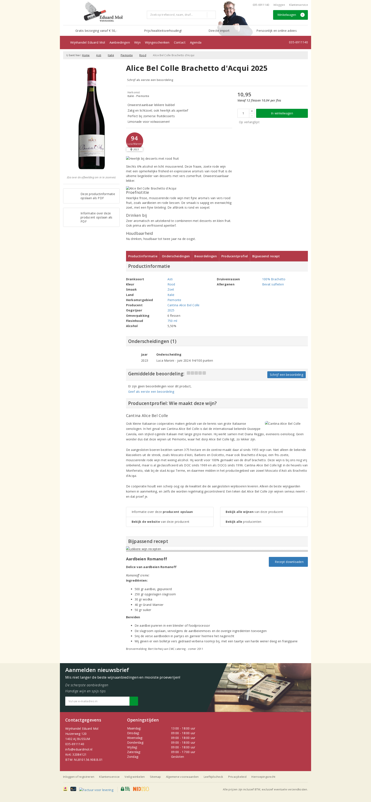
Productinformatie (143, 256)
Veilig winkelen (135, 777)
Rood (142, 55)
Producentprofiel (234, 256)
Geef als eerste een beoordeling (151, 392)
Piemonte (127, 55)
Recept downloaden (288, 562)
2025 (171, 310)
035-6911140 (74, 744)
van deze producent (161, 522)
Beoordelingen (205, 256)
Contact (180, 42)
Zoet (170, 289)
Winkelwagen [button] (290, 15)
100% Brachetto (274, 279)
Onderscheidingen (176, 256)
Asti (98, 55)
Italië (111, 55)
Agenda (196, 42)
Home (86, 55)
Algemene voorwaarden (182, 777)
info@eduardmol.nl (79, 749)
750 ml (172, 321)
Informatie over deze (162, 512)
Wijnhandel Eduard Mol (87, 42)
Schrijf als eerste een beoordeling (150, 80)
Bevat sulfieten (273, 284)
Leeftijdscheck (213, 777)
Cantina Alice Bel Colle (183, 305)
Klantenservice (298, 5)
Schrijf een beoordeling (286, 375)
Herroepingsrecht (263, 777)
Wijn (137, 42)
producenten (243, 522)
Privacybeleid (237, 777)
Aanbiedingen (119, 42)
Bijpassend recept (266, 256)
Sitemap (155, 777)
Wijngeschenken (157, 42)
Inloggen (279, 5)
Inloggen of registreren (78, 777)
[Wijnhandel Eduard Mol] (103, 12)
